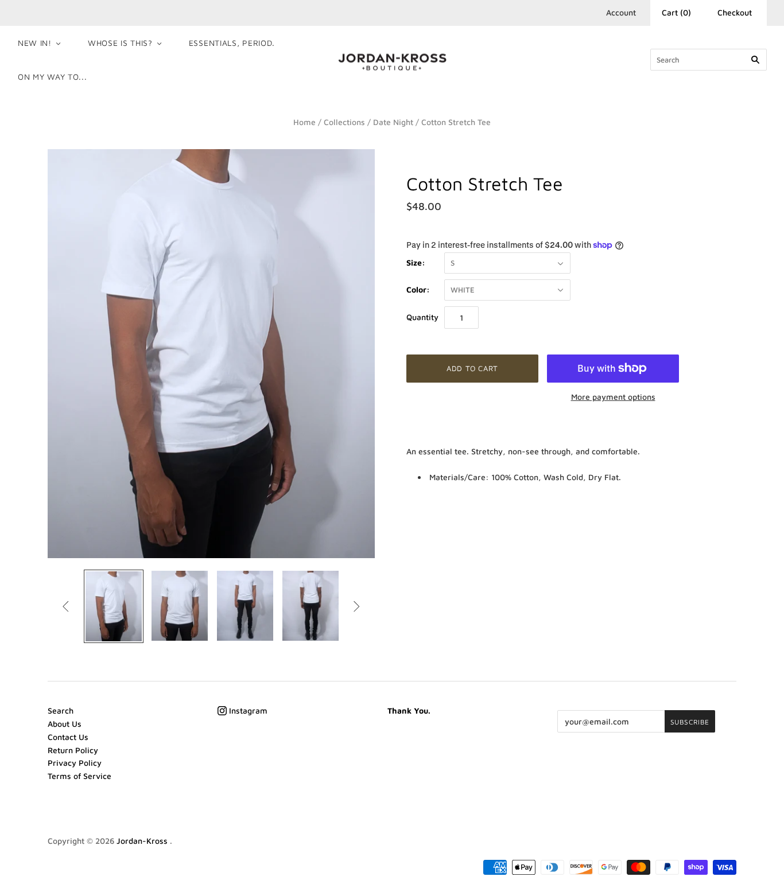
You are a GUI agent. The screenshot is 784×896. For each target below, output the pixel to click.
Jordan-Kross (143, 841)
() (676, 12)
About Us (64, 724)
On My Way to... (52, 76)
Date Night (393, 122)
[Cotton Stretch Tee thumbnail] (113, 607)
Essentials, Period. (232, 43)
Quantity (422, 317)
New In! (35, 43)
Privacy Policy (75, 763)
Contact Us (68, 737)
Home (304, 122)
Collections (344, 122)
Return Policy (73, 750)
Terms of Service (79, 776)
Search (60, 710)
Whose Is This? (120, 43)
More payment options (613, 397)
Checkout (734, 12)
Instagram (247, 710)
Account (621, 12)
